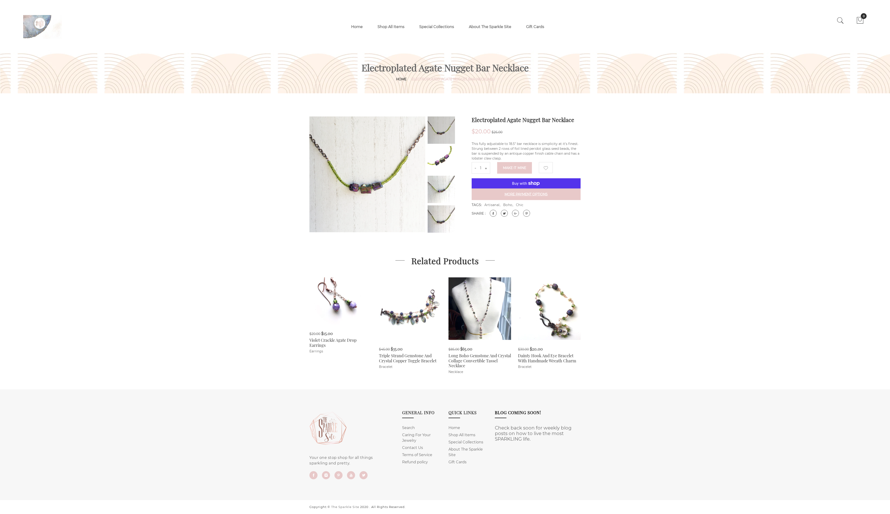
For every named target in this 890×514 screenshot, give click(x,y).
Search (408, 428)
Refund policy (415, 462)
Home (357, 27)
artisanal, (492, 205)
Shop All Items (391, 27)
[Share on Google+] (515, 213)
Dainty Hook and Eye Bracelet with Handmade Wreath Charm (547, 358)
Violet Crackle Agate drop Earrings (332, 342)
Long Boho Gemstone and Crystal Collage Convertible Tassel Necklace (479, 360)
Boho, (508, 205)
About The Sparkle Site (490, 27)
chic (520, 205)
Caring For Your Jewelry (416, 438)
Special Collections (436, 27)
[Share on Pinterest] (526, 213)
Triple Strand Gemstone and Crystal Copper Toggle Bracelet (407, 358)
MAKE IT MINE (514, 168)
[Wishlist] (546, 167)
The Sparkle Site (345, 507)
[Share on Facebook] (493, 213)
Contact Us (412, 447)
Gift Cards (535, 27)
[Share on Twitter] (504, 213)
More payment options (526, 194)
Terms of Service (417, 455)
